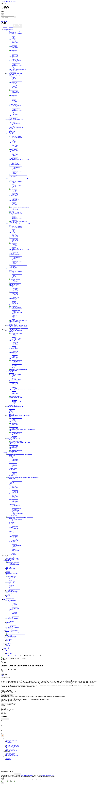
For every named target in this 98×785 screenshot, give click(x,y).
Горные (14, 603)
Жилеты (11, 128)
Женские (11, 617)
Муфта (13, 553)
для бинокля (15, 403)
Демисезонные (12, 602)
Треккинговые (15, 608)
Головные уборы (16, 63)
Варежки (14, 549)
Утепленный (15, 49)
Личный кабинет (5, 21)
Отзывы (3, 673)
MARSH (11, 416)
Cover (10, 121)
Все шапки (14, 506)
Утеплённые (15, 502)
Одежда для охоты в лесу (12, 559)
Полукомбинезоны (13, 56)
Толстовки (11, 132)
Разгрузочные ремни (14, 564)
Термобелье (12, 131)
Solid (10, 270)
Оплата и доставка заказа (12, 746)
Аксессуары (12, 122)
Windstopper (15, 42)
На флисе (14, 45)
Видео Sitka (9, 653)
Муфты (14, 173)
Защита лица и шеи (17, 65)
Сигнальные (15, 294)
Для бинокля (15, 114)
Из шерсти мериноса (17, 34)
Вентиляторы (9, 631)
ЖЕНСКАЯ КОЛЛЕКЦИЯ (10, 329)
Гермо (10, 580)
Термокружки (9, 590)
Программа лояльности (12, 755)
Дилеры (8, 758)
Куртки (11, 130)
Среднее (14, 37)
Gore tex (14, 41)
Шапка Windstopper (16, 508)
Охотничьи (12, 577)
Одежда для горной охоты (12, 557)
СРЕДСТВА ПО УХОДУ (9, 638)
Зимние (11, 609)
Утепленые (15, 198)
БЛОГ (4, 649)
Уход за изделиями (10, 753)
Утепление (11, 482)
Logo (13, 280)
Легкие (14, 52)
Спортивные (15, 281)
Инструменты (9, 596)
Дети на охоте (12, 72)
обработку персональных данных (48, 775)
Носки (13, 319)
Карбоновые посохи (11, 568)
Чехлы (10, 566)
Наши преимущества (11, 740)
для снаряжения (10, 641)
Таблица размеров (6, 675)
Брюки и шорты (13, 463)
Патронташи (12, 563)
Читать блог (9, 652)
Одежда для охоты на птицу (13, 558)
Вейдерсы (11, 211)
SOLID (11, 439)
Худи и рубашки (13, 104)
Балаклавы (14, 169)
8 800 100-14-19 (12, 1)
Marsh (10, 180)
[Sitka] (5, 8)
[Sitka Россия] (1, 778)
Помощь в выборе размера (12, 745)
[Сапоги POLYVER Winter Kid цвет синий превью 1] (14, 658)
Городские (14, 604)
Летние (11, 611)
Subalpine (11, 74)
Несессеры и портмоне (12, 573)
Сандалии (8, 622)
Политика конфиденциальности (14, 747)
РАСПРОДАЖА (13, 70)
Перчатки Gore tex (16, 511)
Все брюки (14, 465)
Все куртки (15, 460)
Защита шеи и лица (17, 434)
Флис (10, 483)
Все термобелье (16, 479)
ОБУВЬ (5, 599)
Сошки (8, 595)
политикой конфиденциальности (26, 775)
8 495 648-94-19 (4, 1)
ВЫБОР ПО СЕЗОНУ (8, 452)
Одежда (8, 645)
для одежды (9, 639)
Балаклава (14, 259)
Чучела (8, 594)
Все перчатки (15, 510)
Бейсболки (14, 217)
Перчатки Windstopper (17, 513)
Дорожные (11, 578)
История (8, 741)
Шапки (14, 64)
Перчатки (14, 67)
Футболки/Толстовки (14, 339)
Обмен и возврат (10, 754)
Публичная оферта (10, 749)
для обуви (8, 640)
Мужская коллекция (8, 29)
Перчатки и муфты (16, 126)
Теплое (13, 38)
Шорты (14, 466)
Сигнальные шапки (17, 312)
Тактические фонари (11, 636)
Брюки (10, 410)
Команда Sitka (9, 650)
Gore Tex (14, 343)
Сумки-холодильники (14, 589)
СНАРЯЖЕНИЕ (7, 560)
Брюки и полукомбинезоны (16, 127)
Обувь (7, 644)
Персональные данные (11, 750)
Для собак (8, 567)
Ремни (13, 316)
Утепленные (15, 43)
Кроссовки (14, 605)
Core (13, 184)
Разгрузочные (15, 92)
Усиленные (15, 54)
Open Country (12, 32)
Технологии (9, 742)
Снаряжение (9, 647)
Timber (10, 225)
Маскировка (9, 569)
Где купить (6, 648)
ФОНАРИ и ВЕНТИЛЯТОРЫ (10, 630)
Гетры (13, 68)
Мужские (11, 621)
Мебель (8, 571)
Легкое (13, 36)
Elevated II (11, 135)
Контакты (8, 759)
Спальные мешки (13, 117)
